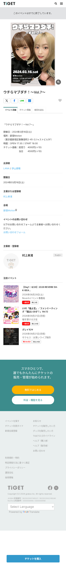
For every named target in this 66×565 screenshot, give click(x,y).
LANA (6, 168)
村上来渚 (7, 196)
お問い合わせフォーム (14, 232)
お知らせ (37, 421)
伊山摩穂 (16, 168)
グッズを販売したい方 (43, 431)
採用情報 (9, 477)
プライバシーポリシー (15, 467)
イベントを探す (12, 421)
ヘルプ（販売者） (41, 445)
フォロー (57, 255)
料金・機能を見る (33, 400)
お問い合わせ (39, 451)
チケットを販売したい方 (44, 426)
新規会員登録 (11, 431)
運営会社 (9, 472)
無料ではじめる (33, 389)
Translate (34, 511)
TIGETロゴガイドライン (44, 436)
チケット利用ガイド (14, 426)
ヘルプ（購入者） (41, 441)
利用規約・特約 (12, 458)
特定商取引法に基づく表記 (17, 462)
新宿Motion (9, 210)
